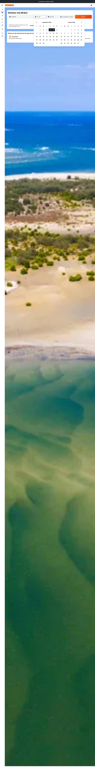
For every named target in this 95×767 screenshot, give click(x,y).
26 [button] (53, 40)
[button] (93, 1)
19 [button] (53, 36)
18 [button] (50, 36)
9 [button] (43, 33)
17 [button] (46, 36)
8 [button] (71, 33)
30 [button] (43, 43)
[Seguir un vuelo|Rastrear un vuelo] (2, 22)
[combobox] (22, 17)
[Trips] (2, 29)
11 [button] (50, 33)
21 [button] (36, 40)
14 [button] (36, 36)
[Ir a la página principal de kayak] (9, 5)
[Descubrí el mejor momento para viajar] (2, 25)
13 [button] (56, 33)
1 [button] (71, 30)
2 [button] (43, 30)
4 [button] (81, 30)
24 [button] (46, 40)
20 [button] (57, 36)
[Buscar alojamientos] (2, 12)
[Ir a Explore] (2, 19)
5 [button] (53, 30)
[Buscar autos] (2, 15)
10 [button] (46, 33)
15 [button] (40, 36)
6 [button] (64, 33)
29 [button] (40, 43)
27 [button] (56, 40)
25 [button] (50, 40)
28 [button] (36, 43)
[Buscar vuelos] (2, 9)
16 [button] (43, 36)
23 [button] (43, 40)
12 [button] (53, 33)
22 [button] (40, 40)
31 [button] (78, 43)
